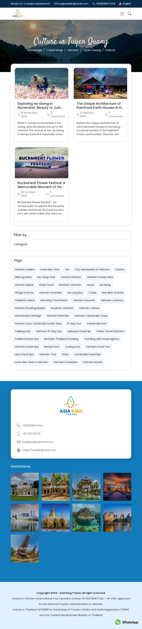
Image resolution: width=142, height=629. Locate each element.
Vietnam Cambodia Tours (90, 315)
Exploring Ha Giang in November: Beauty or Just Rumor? (39, 107)
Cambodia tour (96, 323)
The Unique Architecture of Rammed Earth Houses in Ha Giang (100, 107)
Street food (46, 285)
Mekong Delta (23, 277)
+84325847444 (105, 3)
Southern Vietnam (62, 308)
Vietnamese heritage (28, 315)
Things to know (24, 292)
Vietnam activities (50, 292)
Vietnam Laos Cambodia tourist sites (38, 323)
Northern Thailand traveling (61, 339)
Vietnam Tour (47, 354)
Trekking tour (23, 331)
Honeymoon (51, 346)
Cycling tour (72, 346)
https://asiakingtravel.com (39, 450)
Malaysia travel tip (79, 331)
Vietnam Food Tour (98, 346)
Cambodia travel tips (87, 354)
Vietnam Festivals (58, 315)
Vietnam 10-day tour (49, 331)
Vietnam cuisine (25, 269)
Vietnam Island (24, 285)
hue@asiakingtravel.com (72, 3)
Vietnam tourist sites (100, 277)
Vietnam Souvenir (84, 300)
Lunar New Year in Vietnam (31, 362)
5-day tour (74, 323)
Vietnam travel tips (26, 346)
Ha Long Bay (75, 292)
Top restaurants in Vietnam (92, 269)
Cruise (92, 292)
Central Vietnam (71, 277)
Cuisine (119, 269)
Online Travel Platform (110, 331)
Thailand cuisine (25, 300)
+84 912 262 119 (31, 433)
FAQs (65, 354)
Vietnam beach (93, 362)
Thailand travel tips (27, 339)
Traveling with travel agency (101, 339)
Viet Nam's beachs (65, 362)
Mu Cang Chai (46, 277)
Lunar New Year (49, 269)
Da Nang (105, 285)
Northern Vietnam (70, 285)
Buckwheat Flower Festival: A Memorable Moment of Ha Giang (41, 187)
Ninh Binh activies (113, 292)
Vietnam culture (89, 308)
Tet (67, 269)
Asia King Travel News (53, 300)
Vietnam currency (112, 300)
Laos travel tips (24, 354)
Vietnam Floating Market (30, 308)
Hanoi (90, 285)
